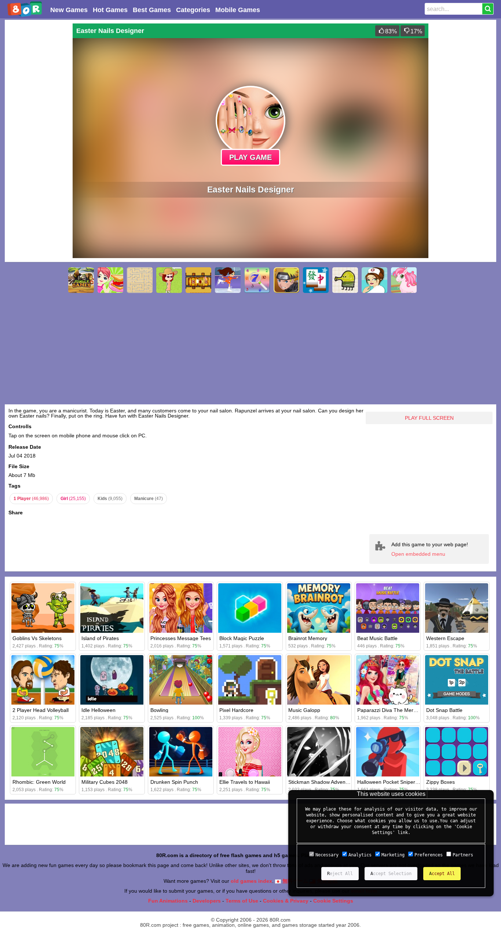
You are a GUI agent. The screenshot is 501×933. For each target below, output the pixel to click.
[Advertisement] (37, 133)
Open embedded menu (418, 554)
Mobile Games (237, 10)
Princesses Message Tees (180, 638)
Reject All (340, 873)
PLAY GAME (250, 157)
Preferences (428, 854)
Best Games (152, 10)
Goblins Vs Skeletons (37, 638)
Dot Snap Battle (444, 710)
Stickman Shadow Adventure (321, 782)
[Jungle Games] (81, 280)
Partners (463, 854)
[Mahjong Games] (316, 280)
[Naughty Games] (374, 280)
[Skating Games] (228, 280)
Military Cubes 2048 (104, 782)
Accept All (442, 873)
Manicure (148, 498)
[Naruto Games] (286, 280)
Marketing (393, 854)
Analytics (360, 854)
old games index (251, 881)
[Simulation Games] (169, 280)
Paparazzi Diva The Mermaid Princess (401, 710)
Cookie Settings (333, 901)
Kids (110, 498)
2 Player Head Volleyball (40, 710)
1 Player (31, 498)
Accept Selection (391, 873)
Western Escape (445, 638)
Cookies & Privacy (285, 901)
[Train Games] (198, 280)
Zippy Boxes (440, 782)
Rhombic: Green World (39, 782)
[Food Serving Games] (110, 280)
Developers (207, 901)
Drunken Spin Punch (174, 782)
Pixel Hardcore (236, 710)
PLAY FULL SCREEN (429, 418)
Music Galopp (304, 710)
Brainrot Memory (307, 638)
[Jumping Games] (345, 280)
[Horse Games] (404, 280)
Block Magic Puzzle (241, 638)
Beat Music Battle (377, 638)
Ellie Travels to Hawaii (244, 782)
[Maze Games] (140, 280)
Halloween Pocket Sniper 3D (390, 782)
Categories (193, 10)
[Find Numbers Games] (257, 280)
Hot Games (110, 10)
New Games (69, 10)
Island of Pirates (100, 638)
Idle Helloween (98, 710)
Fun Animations (168, 901)
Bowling (159, 710)
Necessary (327, 854)
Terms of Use (242, 901)
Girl (73, 498)
